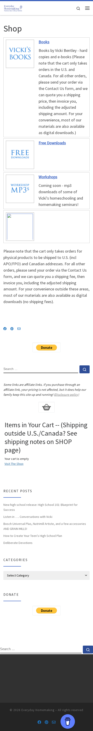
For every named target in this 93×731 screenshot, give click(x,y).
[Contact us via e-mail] (19, 329)
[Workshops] (19, 188)
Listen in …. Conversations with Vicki (27, 517)
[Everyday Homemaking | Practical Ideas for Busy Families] (13, 7)
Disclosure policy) (67, 395)
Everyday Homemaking (37, 710)
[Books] (19, 53)
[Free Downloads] (19, 154)
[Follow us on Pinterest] (12, 329)
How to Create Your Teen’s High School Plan (32, 536)
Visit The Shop (14, 464)
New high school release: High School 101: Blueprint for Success (40, 507)
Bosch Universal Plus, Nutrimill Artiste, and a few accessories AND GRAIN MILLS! (44, 526)
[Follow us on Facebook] (5, 329)
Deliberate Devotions (18, 543)
